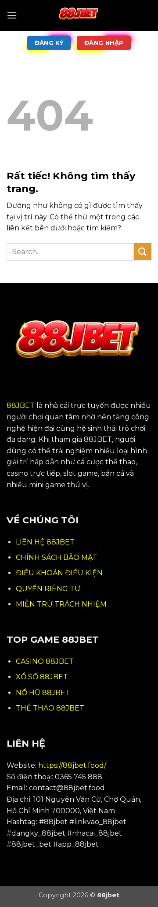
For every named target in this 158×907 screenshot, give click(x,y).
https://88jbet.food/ (72, 765)
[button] (12, 15)
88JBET (21, 405)
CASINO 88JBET (45, 661)
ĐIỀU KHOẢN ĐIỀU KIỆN (59, 573)
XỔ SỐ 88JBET (42, 677)
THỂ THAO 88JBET (50, 708)
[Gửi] (142, 251)
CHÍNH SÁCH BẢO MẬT (56, 557)
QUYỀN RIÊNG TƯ (48, 589)
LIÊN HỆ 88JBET (45, 542)
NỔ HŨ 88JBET (43, 693)
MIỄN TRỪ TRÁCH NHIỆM (61, 604)
